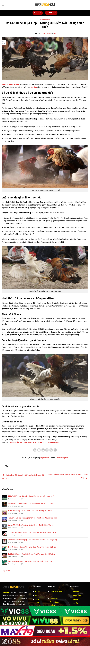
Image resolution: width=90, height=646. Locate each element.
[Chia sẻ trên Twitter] (43, 450)
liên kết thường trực (62, 458)
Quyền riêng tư (55, 598)
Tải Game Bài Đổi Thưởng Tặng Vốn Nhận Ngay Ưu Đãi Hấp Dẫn (32, 518)
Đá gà (37, 596)
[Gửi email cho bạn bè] (47, 450)
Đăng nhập (77, 596)
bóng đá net (6, 571)
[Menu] (3, 5)
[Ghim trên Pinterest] (51, 450)
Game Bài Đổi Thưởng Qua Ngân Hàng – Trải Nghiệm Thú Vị (30, 525)
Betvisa (34, 87)
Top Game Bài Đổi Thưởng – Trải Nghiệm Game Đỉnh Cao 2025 (32, 532)
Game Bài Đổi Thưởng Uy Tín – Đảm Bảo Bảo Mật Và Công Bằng (32, 540)
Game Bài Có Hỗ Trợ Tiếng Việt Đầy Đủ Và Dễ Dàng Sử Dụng (31, 503)
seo (55, 33)
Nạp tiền (76, 599)
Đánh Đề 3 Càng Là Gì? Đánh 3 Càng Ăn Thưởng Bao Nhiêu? (30, 511)
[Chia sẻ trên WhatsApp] (35, 450)
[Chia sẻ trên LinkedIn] (55, 450)
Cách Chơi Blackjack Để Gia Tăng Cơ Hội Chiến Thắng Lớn (30, 561)
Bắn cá (37, 592)
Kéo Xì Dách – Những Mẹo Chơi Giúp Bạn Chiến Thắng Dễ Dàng (32, 547)
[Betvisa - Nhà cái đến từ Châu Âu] (45, 5)
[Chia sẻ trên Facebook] (39, 450)
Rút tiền (75, 603)
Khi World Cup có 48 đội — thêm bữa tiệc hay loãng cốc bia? (31, 496)
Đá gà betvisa (45, 20)
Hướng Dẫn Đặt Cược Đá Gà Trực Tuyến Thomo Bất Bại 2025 (34, 442)
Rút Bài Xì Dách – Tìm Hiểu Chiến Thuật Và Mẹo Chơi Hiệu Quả (31, 554)
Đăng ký (76, 592)
